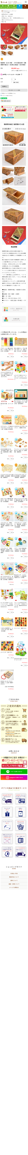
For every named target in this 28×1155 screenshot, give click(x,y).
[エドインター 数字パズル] (20, 622)
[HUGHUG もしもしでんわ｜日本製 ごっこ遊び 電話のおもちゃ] (7, 675)
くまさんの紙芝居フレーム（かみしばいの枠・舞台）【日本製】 (7, 629)
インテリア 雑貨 (6, 12)
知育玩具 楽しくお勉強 (7, 14)
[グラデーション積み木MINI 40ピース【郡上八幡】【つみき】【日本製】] (7, 342)
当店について (2, 7)
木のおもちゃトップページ (9, 11)
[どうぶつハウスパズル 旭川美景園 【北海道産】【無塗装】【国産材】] (7, 468)
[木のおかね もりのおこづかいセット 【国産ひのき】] (20, 420)
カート (25, 7)
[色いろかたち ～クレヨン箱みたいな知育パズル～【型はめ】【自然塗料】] (20, 394)
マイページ (20, 7)
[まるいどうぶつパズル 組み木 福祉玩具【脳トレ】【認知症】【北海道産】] (20, 492)
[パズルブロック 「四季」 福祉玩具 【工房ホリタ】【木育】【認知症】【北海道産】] (7, 516)
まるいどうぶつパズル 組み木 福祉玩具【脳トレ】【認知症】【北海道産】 (20, 500)
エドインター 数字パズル (20, 628)
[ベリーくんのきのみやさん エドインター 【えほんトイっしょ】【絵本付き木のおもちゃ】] (20, 594)
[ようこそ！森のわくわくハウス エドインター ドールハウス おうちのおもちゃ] (20, 367)
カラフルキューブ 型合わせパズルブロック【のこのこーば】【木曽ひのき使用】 (7, 428)
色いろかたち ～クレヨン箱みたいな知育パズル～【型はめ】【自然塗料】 (20, 402)
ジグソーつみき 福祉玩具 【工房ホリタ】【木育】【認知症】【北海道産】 (20, 550)
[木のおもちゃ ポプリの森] (4, 2)
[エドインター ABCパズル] (7, 646)
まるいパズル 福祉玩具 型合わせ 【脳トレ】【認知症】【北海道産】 (7, 500)
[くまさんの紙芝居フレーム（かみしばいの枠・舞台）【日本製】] (7, 622)
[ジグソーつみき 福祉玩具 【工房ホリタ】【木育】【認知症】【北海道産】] (20, 542)
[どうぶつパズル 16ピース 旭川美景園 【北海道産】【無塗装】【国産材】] (20, 468)
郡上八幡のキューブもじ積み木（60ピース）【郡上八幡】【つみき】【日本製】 (20, 350)
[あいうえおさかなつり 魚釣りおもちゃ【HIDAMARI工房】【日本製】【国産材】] (7, 568)
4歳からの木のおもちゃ (7, 19)
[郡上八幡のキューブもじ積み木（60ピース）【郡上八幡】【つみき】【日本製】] (20, 342)
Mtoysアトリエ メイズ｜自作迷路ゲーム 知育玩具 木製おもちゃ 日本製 (20, 576)
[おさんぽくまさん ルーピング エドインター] (20, 649)
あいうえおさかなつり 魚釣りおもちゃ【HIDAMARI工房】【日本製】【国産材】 (7, 578)
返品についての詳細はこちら (9, 93)
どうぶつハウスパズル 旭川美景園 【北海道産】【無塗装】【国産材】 (7, 476)
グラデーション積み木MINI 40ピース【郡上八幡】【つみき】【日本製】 (7, 350)
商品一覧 (8, 7)
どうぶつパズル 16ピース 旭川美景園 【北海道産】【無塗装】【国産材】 (20, 476)
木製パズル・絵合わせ (7, 16)
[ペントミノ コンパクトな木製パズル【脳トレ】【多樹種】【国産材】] (20, 442)
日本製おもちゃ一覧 (6, 18)
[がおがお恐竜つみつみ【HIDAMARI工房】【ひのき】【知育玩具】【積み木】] (7, 442)
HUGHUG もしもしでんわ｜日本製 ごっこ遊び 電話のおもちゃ (7, 683)
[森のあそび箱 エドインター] (7, 395)
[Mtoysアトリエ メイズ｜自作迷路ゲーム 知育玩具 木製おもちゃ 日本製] (20, 567)
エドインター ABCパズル (6, 652)
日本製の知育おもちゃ (18, 18)
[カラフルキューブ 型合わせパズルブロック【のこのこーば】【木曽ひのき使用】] (7, 420)
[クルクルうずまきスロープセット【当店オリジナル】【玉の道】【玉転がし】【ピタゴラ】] (7, 366)
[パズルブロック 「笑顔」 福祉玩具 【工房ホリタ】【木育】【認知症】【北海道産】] (7, 542)
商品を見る (12, 584)
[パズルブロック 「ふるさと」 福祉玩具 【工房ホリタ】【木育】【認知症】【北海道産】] (20, 516)
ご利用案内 (14, 7)
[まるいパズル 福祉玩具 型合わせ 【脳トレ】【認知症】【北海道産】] (7, 492)
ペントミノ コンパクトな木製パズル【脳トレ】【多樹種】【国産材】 (20, 450)
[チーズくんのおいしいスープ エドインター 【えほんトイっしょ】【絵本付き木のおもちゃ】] (7, 594)
